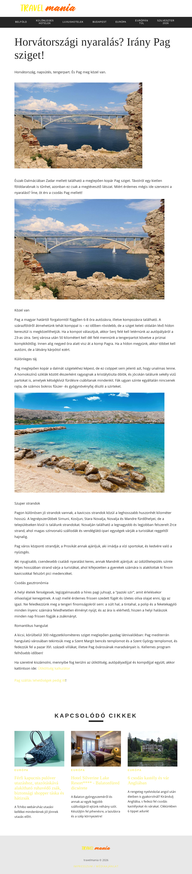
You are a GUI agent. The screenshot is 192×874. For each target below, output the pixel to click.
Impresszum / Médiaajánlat (96, 866)
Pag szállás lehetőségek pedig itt (39, 680)
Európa (21, 770)
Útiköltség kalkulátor (54, 668)
